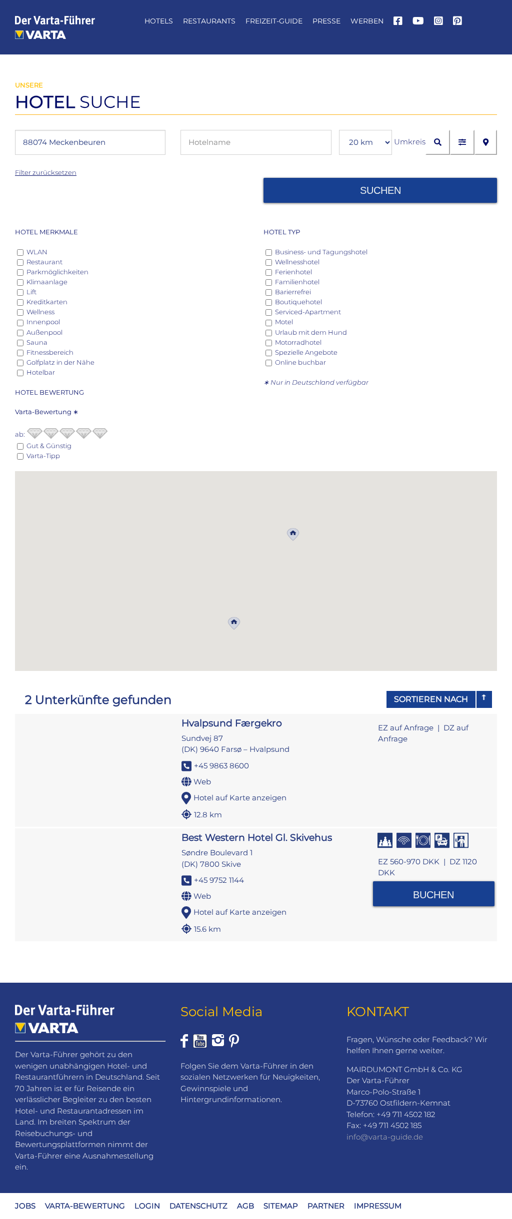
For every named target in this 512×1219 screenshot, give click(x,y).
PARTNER (326, 1206)
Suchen (380, 190)
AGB (245, 1206)
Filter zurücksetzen (45, 172)
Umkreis (410, 141)
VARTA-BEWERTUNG (85, 1206)
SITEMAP (281, 1206)
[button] (293, 535)
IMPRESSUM (378, 1206)
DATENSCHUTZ (199, 1206)
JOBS (25, 1206)
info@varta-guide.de (384, 1137)
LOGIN (147, 1206)
